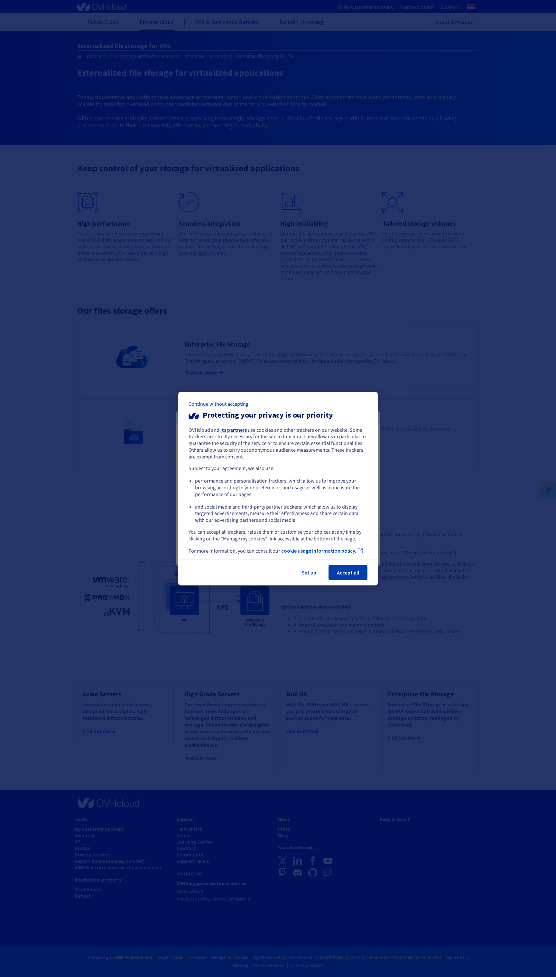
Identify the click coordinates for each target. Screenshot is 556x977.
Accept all (348, 572)
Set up (309, 572)
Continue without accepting (218, 403)
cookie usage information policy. (318, 550)
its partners (233, 429)
